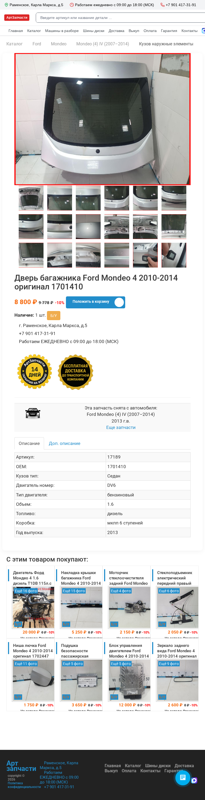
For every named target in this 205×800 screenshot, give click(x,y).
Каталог (133, 765)
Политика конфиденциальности (24, 785)
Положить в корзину (91, 301)
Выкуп (111, 770)
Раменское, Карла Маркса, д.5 (59, 765)
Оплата (129, 770)
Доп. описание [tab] (64, 443)
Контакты (150, 770)
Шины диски (158, 765)
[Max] (194, 781)
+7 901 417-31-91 (59, 787)
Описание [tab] (29, 443)
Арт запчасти (21, 766)
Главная (113, 765)
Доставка (184, 765)
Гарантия (173, 770)
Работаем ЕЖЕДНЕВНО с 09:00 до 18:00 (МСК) (59, 777)
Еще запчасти (121, 427)
